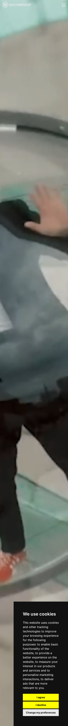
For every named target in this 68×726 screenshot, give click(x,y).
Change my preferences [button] (41, 712)
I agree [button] (41, 697)
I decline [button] (41, 704)
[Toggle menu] (64, 5)
